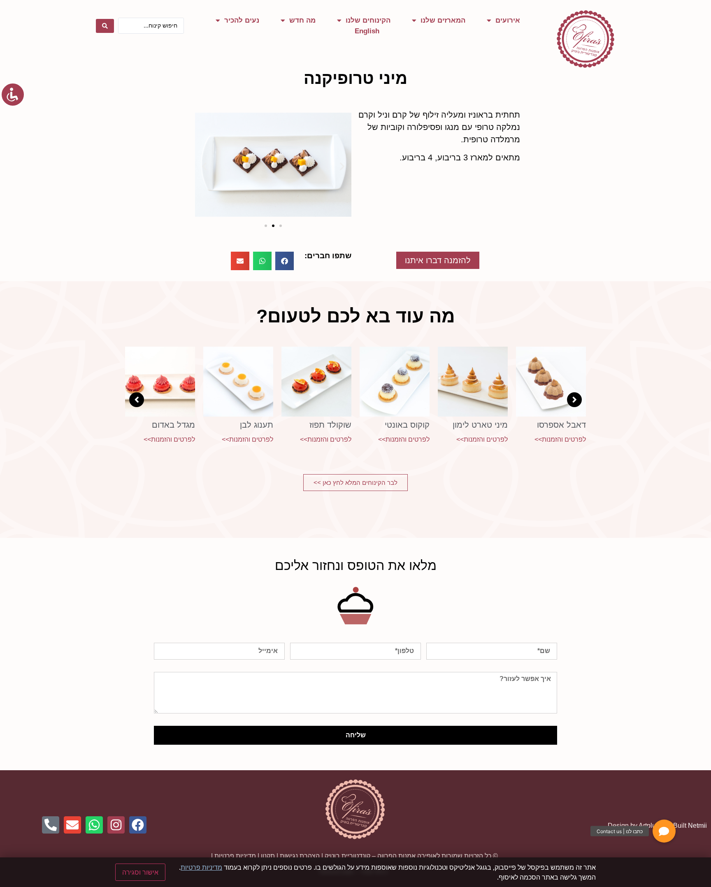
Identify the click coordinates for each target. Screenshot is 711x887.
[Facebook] (137, 825)
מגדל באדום (173, 424)
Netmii (697, 825)
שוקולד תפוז (330, 424)
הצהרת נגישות (300, 855)
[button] (204, 166)
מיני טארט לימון (480, 424)
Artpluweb (653, 825)
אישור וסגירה (140, 872)
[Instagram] (116, 825)
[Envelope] (72, 825)
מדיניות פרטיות (235, 855)
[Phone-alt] (50, 825)
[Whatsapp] (94, 825)
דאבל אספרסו (561, 424)
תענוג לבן (256, 424)
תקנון (268, 855)
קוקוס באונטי (407, 424)
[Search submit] (105, 26)
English (367, 31)
